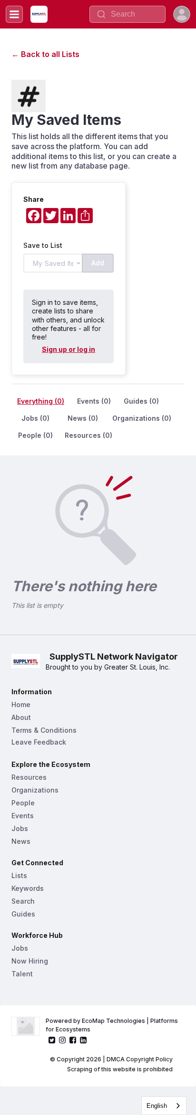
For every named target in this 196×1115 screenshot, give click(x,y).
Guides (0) (141, 401)
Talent (22, 974)
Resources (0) (88, 435)
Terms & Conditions (44, 730)
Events (22, 816)
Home (20, 704)
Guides (23, 914)
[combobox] (163, 1105)
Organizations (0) (141, 418)
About (21, 717)
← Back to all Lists (45, 54)
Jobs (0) (35, 418)
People (23, 803)
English (157, 1105)
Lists (19, 875)
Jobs (19, 828)
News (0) (83, 418)
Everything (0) (40, 401)
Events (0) (94, 401)
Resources (29, 777)
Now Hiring (29, 961)
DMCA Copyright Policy (140, 1059)
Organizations (35, 790)
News (20, 841)
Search (23, 901)
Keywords (27, 888)
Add (97, 263)
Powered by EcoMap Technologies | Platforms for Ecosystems (112, 1025)
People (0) (35, 435)
